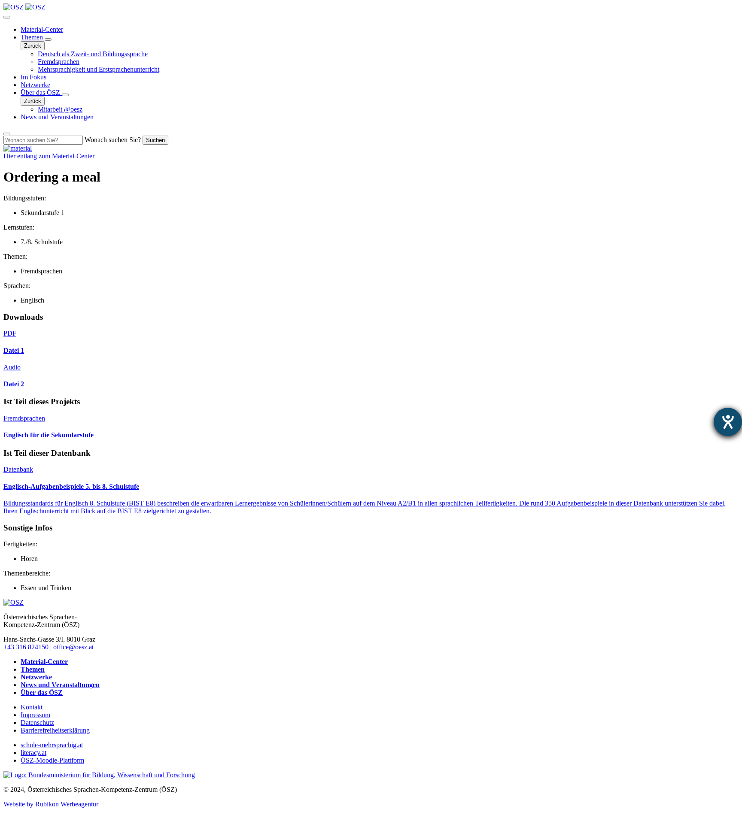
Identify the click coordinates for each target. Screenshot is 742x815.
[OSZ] (13, 602)
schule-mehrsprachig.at (52, 744)
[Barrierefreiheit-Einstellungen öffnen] (728, 422)
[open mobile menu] (6, 17)
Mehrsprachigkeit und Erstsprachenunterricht (98, 69)
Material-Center (42, 29)
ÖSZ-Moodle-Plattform (52, 760)
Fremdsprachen (58, 61)
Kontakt (32, 707)
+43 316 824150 (26, 647)
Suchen (155, 140)
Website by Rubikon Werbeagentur (50, 804)
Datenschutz (37, 722)
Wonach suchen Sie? (113, 139)
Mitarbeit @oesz (60, 109)
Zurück (32, 45)
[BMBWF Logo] (99, 775)
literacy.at (33, 752)
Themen (33, 37)
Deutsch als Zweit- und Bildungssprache (93, 54)
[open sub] (48, 39)
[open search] (6, 134)
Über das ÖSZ (41, 92)
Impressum (35, 714)
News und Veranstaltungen (57, 117)
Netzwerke (35, 84)
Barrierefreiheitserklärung (55, 730)
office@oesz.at (73, 647)
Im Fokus (33, 77)
